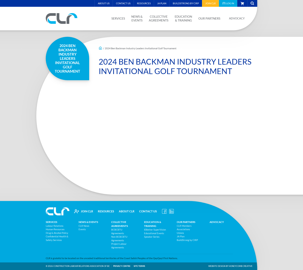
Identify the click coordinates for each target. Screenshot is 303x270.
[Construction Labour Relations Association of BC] (61, 18)
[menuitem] (104, 3)
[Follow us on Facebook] (164, 211)
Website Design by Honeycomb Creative (230, 266)
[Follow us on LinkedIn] (171, 211)
